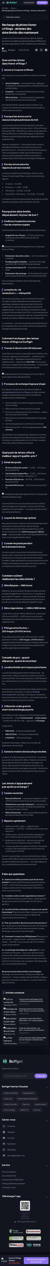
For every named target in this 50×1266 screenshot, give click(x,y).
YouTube (10, 1138)
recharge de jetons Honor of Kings (15, 392)
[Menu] (3, 2)
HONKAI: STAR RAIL (10, 1093)
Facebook (11, 1144)
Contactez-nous (9, 1187)
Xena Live (37, 1110)
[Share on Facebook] (36, 50)
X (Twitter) (11, 1126)
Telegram (11, 1132)
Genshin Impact (40, 1104)
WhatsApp (11, 1150)
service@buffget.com (16, 1155)
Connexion (42, 3)
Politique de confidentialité (12, 1179)
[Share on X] (41, 50)
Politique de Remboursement (13, 1183)
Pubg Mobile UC (28, 1093)
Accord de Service (9, 1176)
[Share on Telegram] (46, 50)
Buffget (5, 8)
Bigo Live (26, 1104)
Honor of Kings (9, 1110)
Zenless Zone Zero (10, 1104)
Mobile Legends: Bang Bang (27, 1099)
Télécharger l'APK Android (26, 1222)
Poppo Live (8, 1099)
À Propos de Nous (9, 1172)
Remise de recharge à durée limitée (36, 1260)
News (13, 8)
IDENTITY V (24, 1110)
